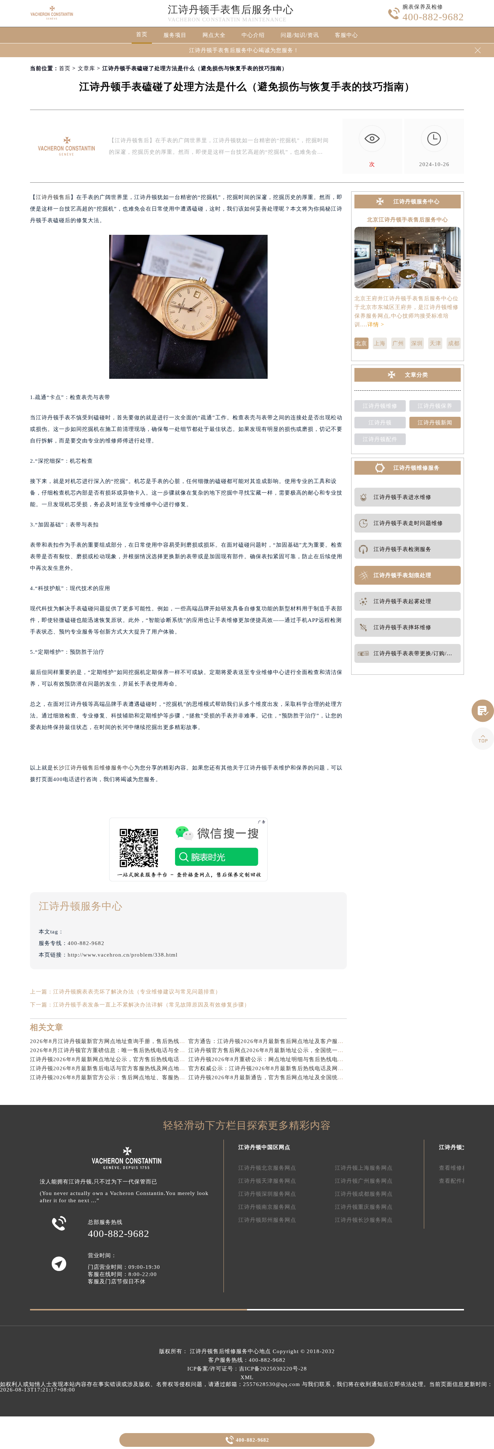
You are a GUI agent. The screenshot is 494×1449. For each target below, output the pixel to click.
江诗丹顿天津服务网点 (267, 1181)
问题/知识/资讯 (300, 35)
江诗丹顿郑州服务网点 (267, 1220)
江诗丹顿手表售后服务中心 (231, 9)
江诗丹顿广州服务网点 (364, 1181)
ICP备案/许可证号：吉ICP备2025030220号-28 (247, 1369)
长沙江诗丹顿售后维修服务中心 (93, 768)
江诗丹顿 (380, 422)
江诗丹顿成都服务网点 (364, 1194)
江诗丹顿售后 (53, 197)
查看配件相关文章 (462, 1181)
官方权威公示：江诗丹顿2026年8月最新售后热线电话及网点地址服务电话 (283, 1068)
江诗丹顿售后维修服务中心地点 (230, 1351)
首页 (142, 34)
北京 (361, 343)
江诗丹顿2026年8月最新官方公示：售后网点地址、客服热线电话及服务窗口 (128, 1077)
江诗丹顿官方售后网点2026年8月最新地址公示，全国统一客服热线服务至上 (286, 1050)
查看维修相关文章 (462, 1168)
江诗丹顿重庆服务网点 (364, 1207)
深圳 (417, 343)
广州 (398, 343)
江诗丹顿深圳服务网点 (267, 1194)
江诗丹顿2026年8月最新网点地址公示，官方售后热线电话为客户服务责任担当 (130, 1059)
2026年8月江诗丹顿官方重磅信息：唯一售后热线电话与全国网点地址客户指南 (130, 1050)
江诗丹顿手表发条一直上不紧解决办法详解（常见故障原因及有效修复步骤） (151, 1005)
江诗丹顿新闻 (435, 422)
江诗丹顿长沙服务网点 (364, 1220)
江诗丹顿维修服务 (416, 468)
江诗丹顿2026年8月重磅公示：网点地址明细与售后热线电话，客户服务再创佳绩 (292, 1059)
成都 (454, 343)
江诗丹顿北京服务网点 (267, 1168)
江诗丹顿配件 (380, 439)
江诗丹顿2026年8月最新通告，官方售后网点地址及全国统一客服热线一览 (283, 1077)
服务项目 (175, 35)
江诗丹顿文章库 (459, 1147)
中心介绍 (253, 35)
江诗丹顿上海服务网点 (364, 1168)
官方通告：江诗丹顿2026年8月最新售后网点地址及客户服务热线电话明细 (283, 1041)
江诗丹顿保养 (435, 406)
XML (247, 1377)
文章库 (86, 68)
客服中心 (346, 35)
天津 (435, 343)
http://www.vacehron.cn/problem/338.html (123, 955)
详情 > (375, 324)
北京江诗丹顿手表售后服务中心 (407, 220)
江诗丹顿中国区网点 (264, 1147)
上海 (380, 343)
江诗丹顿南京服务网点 (267, 1207)
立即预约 (247, 735)
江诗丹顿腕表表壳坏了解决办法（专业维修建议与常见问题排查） (137, 992)
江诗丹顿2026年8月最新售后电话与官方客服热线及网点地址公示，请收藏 (125, 1068)
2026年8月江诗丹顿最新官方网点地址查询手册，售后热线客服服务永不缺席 (128, 1041)
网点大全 (214, 35)
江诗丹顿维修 (380, 406)
